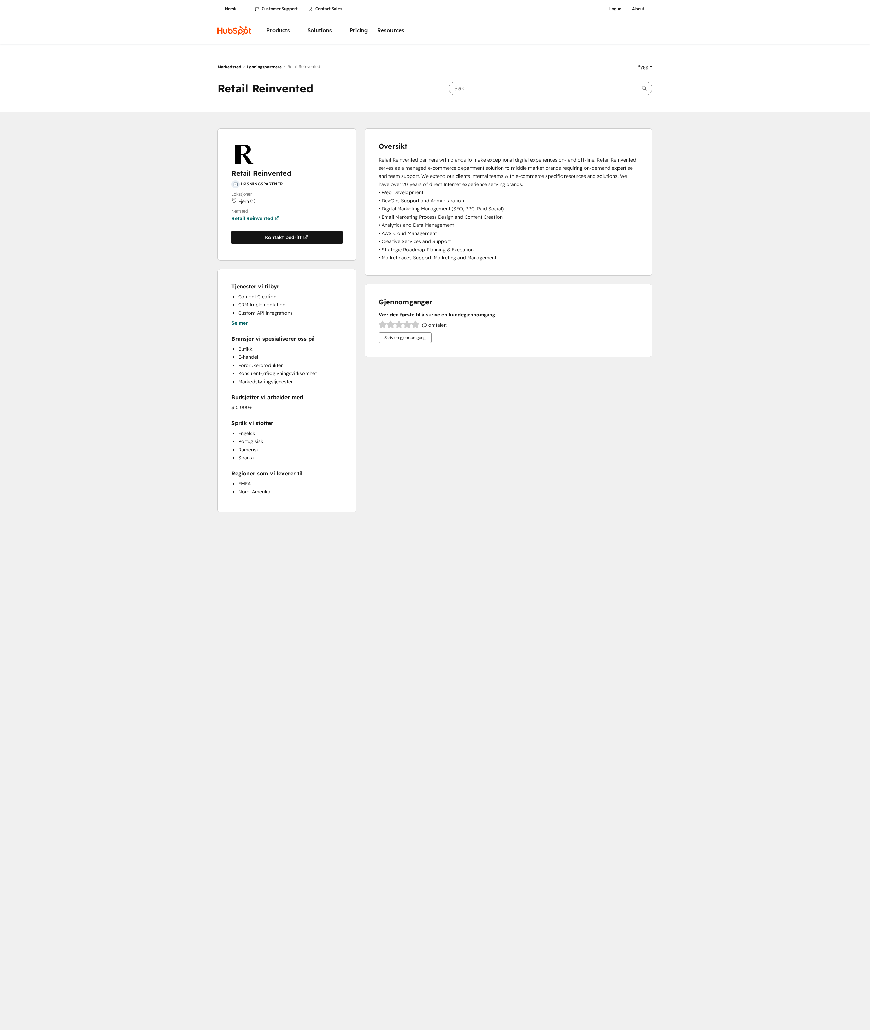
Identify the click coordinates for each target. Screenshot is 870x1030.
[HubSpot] (234, 31)
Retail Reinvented (252, 218)
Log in (615, 8)
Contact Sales (328, 8)
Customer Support (280, 8)
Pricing (359, 30)
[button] (644, 67)
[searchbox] (550, 88)
